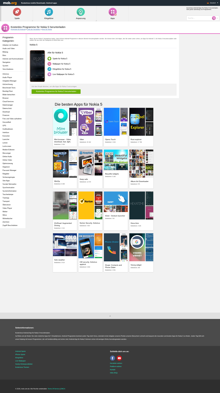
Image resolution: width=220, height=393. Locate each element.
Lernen (5, 143)
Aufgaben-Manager (9, 81)
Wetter (5, 212)
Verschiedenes (8, 69)
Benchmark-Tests (9, 88)
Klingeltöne (19, 358)
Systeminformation (9, 191)
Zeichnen (6, 222)
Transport (6, 201)
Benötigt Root (8, 91)
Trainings (6, 198)
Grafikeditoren (8, 129)
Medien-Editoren (9, 150)
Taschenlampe (8, 194)
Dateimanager (8, 105)
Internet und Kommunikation (13, 59)
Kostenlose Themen (22, 367)
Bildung (5, 52)
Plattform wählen (116, 366)
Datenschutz (7, 108)
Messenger (7, 153)
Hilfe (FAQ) (114, 373)
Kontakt (112, 370)
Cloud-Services (8, 101)
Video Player (7, 208)
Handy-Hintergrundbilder (24, 364)
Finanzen (6, 115)
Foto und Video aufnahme (12, 119)
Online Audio (7, 157)
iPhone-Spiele (20, 354)
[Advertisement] (13, 270)
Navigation (6, 62)
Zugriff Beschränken (10, 225)
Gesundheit (7, 122)
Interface (6, 132)
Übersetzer (7, 205)
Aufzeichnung (8, 84)
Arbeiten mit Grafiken (10, 45)
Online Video (7, 160)
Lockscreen (7, 146)
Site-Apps (6, 181)
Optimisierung (8, 163)
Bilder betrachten (9, 95)
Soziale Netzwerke (9, 184)
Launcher (6, 139)
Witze (5, 215)
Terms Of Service (53, 389)
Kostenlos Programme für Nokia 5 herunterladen (56, 91)
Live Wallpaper (20, 361)
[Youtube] (120, 360)
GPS (4, 126)
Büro (4, 55)
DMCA (63, 389)
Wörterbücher (7, 218)
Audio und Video (9, 48)
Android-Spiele (20, 351)
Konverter (6, 136)
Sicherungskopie (9, 177)
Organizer (6, 167)
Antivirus (6, 74)
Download (6, 112)
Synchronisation (8, 187)
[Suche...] (214, 18)
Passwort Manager (9, 170)
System (5, 66)
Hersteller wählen (116, 363)
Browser (6, 98)
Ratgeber (6, 174)
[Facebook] (113, 360)
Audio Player (7, 77)
